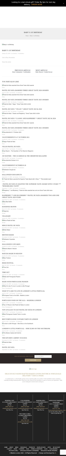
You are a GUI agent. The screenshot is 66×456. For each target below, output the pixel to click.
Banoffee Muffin (9, 207)
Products (32, 447)
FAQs (27, 449)
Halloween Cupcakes (11, 244)
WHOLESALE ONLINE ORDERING (49, 450)
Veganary (6, 216)
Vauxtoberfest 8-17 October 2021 (15, 137)
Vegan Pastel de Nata (11, 146)
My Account (56, 447)
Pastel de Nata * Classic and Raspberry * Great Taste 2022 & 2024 (29, 118)
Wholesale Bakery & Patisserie (29, 450)
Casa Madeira (53, 449)
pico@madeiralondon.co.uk (25, 422)
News (15, 449)
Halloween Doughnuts (12, 175)
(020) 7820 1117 (9, 406)
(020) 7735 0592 (25, 406)
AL (55, 453)
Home (27, 35)
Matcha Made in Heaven (12, 253)
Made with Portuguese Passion (15, 282)
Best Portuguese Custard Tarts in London (20, 319)
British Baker (8, 235)
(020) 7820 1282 (25, 420)
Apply (49, 447)
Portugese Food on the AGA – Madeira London (21, 300)
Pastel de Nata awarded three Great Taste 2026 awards (25, 90)
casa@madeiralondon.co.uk (25, 408)
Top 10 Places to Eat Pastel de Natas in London (22, 310)
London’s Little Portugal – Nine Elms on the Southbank (26, 328)
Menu (16, 447)
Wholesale (23, 447)
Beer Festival (8, 263)
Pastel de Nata (8, 347)
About (11, 447)
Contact (9, 449)
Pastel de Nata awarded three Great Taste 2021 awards (25, 128)
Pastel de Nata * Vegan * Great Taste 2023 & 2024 (22, 109)
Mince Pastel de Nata (11, 225)
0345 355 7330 (56, 408)
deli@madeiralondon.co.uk (41, 408)
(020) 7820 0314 (41, 406)
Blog (45, 449)
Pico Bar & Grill (13, 450)
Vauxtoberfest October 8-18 (14, 165)
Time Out (5, 272)
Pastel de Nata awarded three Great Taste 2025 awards (25, 100)
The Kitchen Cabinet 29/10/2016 (14, 338)
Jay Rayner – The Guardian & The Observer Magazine (24, 156)
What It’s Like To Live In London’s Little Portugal (23, 291)
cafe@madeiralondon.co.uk (9, 408)
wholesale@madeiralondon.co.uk (57, 410)
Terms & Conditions (36, 449)
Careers (21, 449)
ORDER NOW (36, 4)
